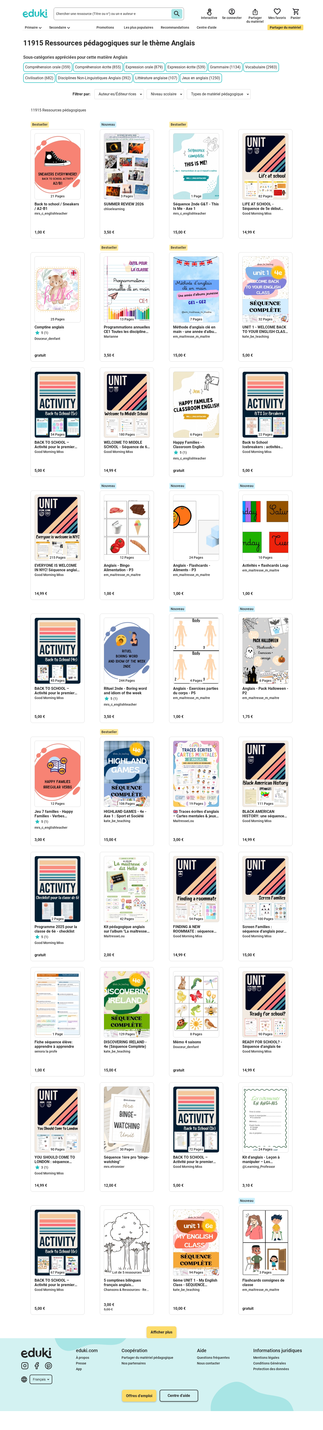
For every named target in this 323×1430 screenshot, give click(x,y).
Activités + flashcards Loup (265, 565)
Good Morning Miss (256, 213)
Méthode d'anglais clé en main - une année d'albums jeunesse (196, 329)
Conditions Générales (269, 1363)
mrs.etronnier (114, 1167)
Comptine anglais (49, 327)
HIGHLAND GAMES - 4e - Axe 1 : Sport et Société (125, 813)
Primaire (31, 27)
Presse (81, 1363)
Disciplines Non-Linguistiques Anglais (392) (94, 78)
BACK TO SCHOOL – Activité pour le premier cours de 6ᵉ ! (54, 1282)
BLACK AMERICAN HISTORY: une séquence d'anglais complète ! (263, 813)
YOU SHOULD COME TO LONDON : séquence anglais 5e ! (55, 1159)
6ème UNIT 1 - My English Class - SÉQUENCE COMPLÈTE (195, 1282)
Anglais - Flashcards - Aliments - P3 (191, 567)
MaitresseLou (183, 821)
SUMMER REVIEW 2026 (124, 204)
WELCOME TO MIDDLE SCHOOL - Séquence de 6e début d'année (126, 444)
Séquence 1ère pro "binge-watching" (126, 1159)
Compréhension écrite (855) (98, 67)
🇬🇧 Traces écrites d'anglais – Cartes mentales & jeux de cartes (196, 813)
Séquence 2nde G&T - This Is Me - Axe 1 (196, 206)
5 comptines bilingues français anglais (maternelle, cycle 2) (122, 1282)
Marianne (111, 336)
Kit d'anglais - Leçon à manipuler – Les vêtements (261, 1159)
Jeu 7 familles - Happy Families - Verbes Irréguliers (54, 813)
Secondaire (57, 27)
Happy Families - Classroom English (189, 444)
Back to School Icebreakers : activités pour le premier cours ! (261, 444)
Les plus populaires (138, 27)
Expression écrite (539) (186, 67)
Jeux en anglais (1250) (201, 78)
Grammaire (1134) (225, 67)
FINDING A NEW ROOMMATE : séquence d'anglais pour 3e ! (193, 929)
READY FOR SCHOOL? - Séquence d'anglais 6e (262, 1044)
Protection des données (271, 1369)
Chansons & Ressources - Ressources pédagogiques (143, 1290)
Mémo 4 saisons (187, 1042)
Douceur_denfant (47, 339)
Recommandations (175, 27)
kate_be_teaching (255, 336)
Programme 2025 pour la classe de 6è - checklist (56, 929)
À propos (82, 1357)
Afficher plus (161, 1332)
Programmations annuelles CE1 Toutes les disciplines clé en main (127, 329)
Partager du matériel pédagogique (147, 1357)
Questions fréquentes (213, 1357)
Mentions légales (266, 1357)
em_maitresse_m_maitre (191, 336)
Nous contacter (208, 1363)
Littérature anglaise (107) (156, 78)
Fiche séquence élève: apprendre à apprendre (55, 1044)
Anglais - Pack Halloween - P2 (265, 690)
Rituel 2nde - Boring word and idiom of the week (125, 690)
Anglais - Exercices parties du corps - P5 (195, 690)
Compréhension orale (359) (47, 67)
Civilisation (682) (39, 78)
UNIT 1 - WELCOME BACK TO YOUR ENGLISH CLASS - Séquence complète (265, 329)
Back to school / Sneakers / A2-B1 (57, 206)
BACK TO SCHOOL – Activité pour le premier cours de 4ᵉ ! (54, 690)
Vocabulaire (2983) (261, 67)
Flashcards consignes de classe (263, 1282)
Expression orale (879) (144, 67)
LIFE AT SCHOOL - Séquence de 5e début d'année (261, 206)
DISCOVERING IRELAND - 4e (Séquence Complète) (125, 1044)
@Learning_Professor (258, 1167)
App (79, 1369)
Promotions (105, 27)
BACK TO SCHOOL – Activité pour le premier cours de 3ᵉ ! (193, 1159)
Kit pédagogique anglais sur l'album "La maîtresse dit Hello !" (125, 929)
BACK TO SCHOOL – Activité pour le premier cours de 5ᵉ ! (54, 444)
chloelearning (114, 209)
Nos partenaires (134, 1363)
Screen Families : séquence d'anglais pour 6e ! (263, 929)
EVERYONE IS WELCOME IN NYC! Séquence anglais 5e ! (57, 567)
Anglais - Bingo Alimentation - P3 (118, 567)
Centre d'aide (207, 27)
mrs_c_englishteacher (51, 213)
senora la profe (46, 1051)
